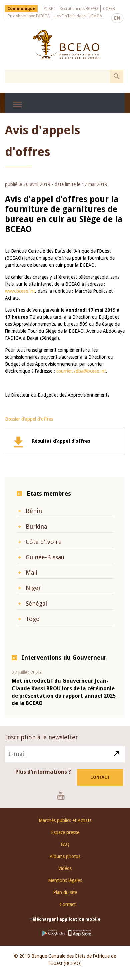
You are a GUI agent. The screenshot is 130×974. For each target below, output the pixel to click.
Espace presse (65, 832)
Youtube (63, 795)
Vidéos (65, 868)
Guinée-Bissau (45, 557)
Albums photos (65, 856)
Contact (100, 777)
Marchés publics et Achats (65, 820)
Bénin (34, 510)
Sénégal (36, 603)
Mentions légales (65, 880)
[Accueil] (66, 44)
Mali (31, 572)
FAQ (65, 844)
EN (117, 18)
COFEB (109, 8)
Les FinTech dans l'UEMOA (78, 16)
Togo (33, 618)
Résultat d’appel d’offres (61, 441)
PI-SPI (49, 8)
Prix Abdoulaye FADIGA (29, 16)
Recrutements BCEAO (79, 8)
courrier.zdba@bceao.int (81, 371)
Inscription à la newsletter (41, 737)
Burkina (36, 526)
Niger (33, 587)
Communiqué (21, 8)
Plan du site (65, 892)
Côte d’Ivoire (44, 541)
